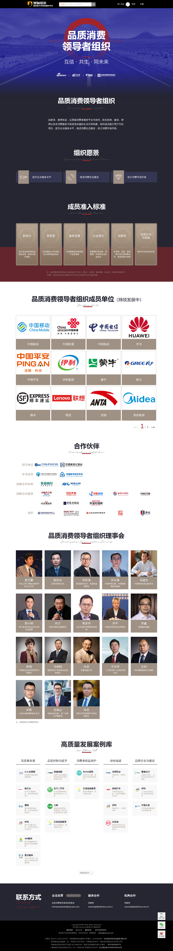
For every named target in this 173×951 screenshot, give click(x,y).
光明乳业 (116, 772)
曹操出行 (145, 772)
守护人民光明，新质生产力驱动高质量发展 (31, 860)
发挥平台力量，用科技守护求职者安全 (89, 777)
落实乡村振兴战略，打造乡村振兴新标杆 (31, 810)
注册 (142, 4)
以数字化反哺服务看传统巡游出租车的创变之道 (60, 777)
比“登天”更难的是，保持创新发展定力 (31, 794)
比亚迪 (115, 822)
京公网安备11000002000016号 (110, 947)
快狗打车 (116, 788)
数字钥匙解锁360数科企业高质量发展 (31, 844)
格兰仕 (28, 788)
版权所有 (88, 930)
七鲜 (56, 805)
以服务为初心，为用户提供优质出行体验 (148, 777)
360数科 (28, 838)
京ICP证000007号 (114, 944)
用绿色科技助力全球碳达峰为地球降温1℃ (118, 827)
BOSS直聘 (88, 772)
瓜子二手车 (59, 788)
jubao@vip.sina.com (105, 933)
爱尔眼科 (29, 855)
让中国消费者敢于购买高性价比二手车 (60, 794)
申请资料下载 (72, 895)
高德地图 (58, 772)
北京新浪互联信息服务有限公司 (115, 939)
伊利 (27, 822)
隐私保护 (69, 930)
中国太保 (145, 805)
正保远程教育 (60, 822)
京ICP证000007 (101, 930)
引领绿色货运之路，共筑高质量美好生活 (118, 794)
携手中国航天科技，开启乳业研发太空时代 (31, 827)
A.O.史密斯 (30, 772)
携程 (27, 805)
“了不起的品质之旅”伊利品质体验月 (147, 794)
